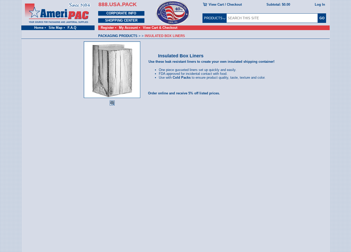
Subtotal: (278, 4)
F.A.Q (72, 28)
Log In (320, 4)
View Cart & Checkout (160, 28)
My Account (128, 28)
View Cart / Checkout (225, 4)
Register (107, 28)
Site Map (55, 28)
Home (38, 28)
